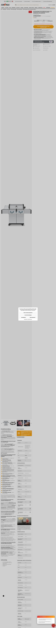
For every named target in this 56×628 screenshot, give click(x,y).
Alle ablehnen (23, 317)
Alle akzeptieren (32, 317)
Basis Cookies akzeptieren (28, 312)
